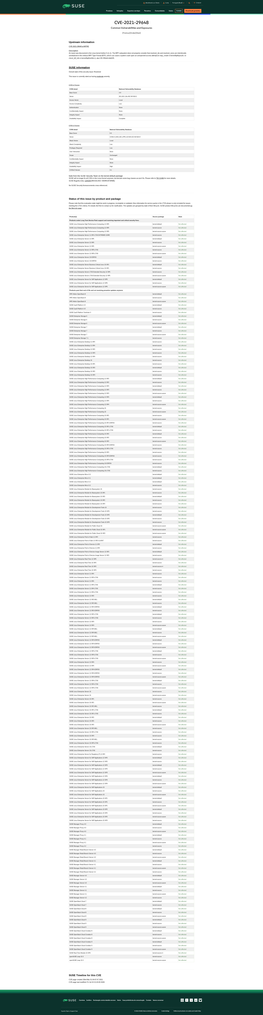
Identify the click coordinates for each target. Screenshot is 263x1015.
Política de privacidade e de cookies (183, 1011)
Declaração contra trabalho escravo (104, 1000)
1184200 (88, 181)
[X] (191, 1000)
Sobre (119, 1000)
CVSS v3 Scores (74, 125)
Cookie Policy (197, 1011)
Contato (179, 11)
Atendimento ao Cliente (152, 3)
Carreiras (82, 1000)
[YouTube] (182, 1000)
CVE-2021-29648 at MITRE (79, 46)
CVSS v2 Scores (74, 85)
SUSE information (79, 67)
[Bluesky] (200, 1000)
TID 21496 (160, 178)
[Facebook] (186, 1000)
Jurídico (89, 1000)
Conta (167, 3)
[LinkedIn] (195, 1000)
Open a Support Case (72, 1011)
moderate (100, 76)
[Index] (133, 33)
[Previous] (126, 33)
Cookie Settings (165, 1011)
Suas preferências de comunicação (133, 1000)
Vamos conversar (158, 1000)
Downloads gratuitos (193, 11)
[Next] (138, 33)
